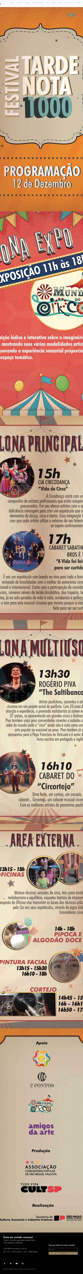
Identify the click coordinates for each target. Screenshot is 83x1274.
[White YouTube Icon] (17, 1263)
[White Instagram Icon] (23, 1263)
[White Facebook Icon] (4, 1263)
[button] (27, 3)
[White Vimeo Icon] (11, 1263)
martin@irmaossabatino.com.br (15, 1248)
